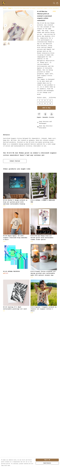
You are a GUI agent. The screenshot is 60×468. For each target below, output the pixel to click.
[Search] (54, 3)
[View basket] (57, 3)
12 (50, 100)
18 (50, 103)
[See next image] (31, 25)
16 (45, 103)
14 (39, 103)
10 (45, 100)
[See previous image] (5, 25)
